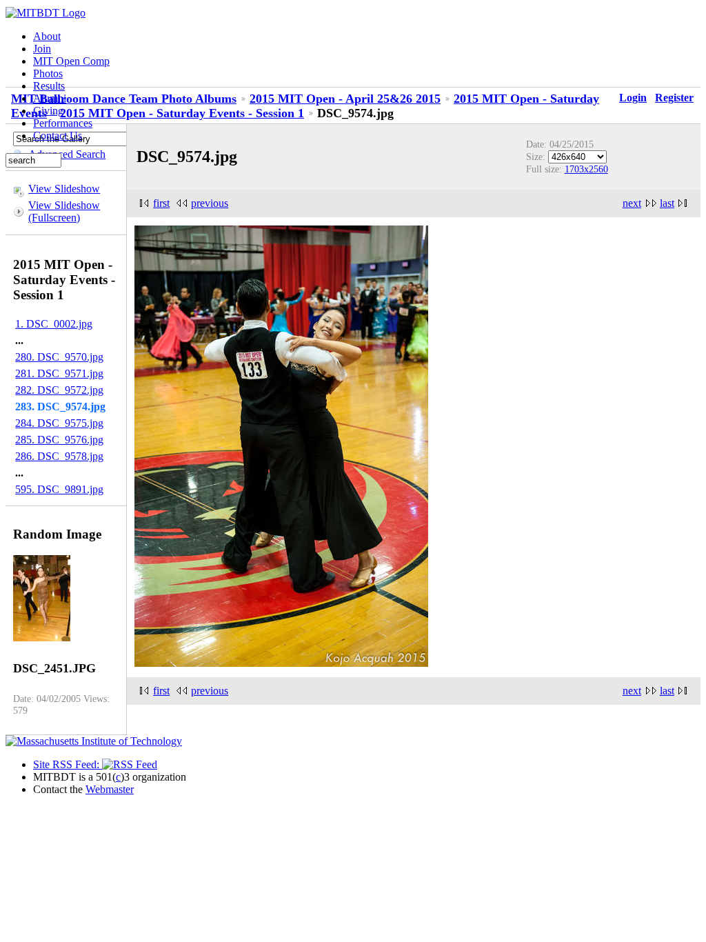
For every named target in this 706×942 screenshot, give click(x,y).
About (47, 36)
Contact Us (57, 135)
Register (674, 97)
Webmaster (109, 789)
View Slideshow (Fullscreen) (64, 211)
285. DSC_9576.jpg (59, 439)
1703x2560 (586, 168)
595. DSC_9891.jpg (59, 489)
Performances (62, 123)
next (632, 203)
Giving (48, 111)
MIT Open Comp (71, 61)
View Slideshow (64, 188)
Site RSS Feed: (67, 764)
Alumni (49, 98)
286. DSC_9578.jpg (59, 456)
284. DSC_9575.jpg (59, 423)
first (161, 203)
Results (49, 86)
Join (42, 48)
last (667, 203)
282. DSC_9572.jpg (59, 390)
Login (633, 97)
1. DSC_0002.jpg (53, 324)
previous (209, 203)
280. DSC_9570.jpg (59, 357)
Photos (48, 73)
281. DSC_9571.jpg (59, 373)
